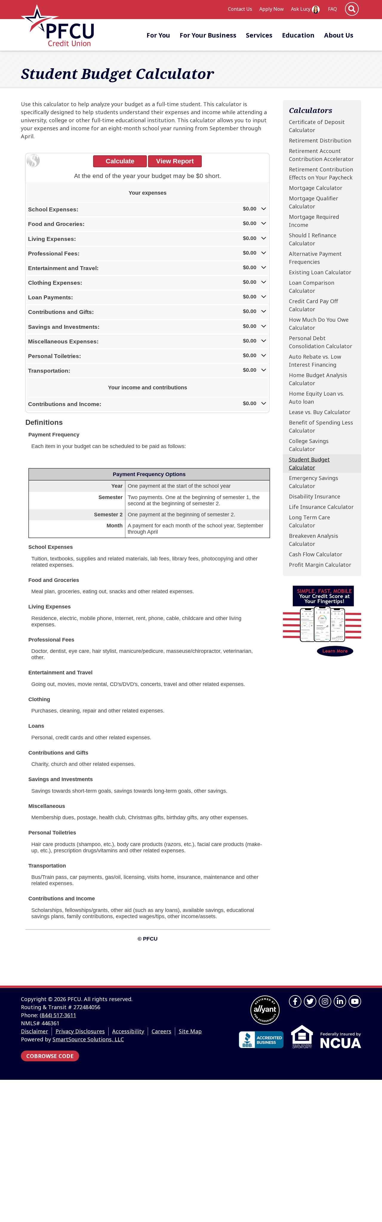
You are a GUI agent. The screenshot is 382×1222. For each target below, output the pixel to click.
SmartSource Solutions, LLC (88, 1039)
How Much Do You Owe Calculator (319, 323)
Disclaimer (34, 1031)
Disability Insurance (314, 496)
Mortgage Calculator (315, 187)
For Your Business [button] (208, 35)
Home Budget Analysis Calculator (318, 379)
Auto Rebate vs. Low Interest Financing (315, 360)
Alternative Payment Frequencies (315, 257)
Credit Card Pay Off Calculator (313, 305)
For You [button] (158, 35)
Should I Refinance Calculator (312, 239)
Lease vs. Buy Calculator (319, 412)
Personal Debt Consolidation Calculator (320, 342)
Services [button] (259, 35)
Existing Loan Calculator (320, 272)
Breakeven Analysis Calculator (313, 539)
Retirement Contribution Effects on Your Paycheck (321, 173)
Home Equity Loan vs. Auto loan (316, 397)
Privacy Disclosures (80, 1031)
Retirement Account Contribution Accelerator (321, 154)
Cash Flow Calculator (315, 554)
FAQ (332, 9)
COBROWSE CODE (50, 1056)
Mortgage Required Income (314, 220)
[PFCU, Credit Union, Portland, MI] (261, 1039)
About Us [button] (338, 35)
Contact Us (240, 9)
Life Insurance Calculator (321, 506)
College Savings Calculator (309, 445)
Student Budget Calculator (309, 463)
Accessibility (128, 1031)
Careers (161, 1031)
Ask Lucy (300, 9)
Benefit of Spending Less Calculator (321, 426)
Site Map (190, 1031)
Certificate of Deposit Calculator (317, 126)
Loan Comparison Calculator (311, 286)
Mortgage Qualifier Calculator (313, 202)
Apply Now (271, 9)
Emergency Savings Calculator (313, 482)
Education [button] (298, 35)
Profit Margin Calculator (320, 564)
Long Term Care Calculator (309, 521)
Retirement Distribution (320, 140)
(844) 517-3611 (58, 1015)
